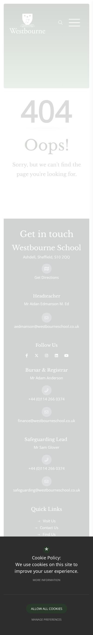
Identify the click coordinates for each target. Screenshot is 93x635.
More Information (46, 580)
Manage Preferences (46, 619)
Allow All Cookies (46, 608)
